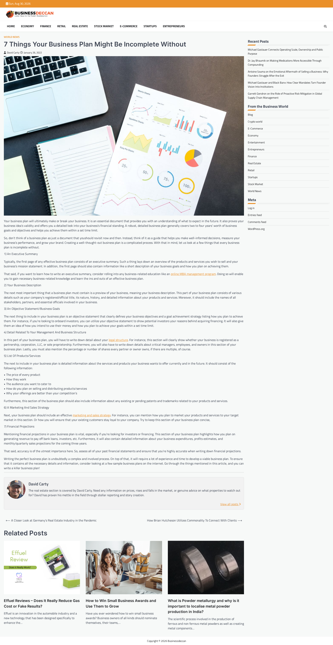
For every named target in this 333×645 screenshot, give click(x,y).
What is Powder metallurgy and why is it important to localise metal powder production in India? (203, 606)
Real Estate (80, 26)
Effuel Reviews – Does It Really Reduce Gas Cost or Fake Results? (42, 603)
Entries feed (255, 215)
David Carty (13, 52)
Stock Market (104, 26)
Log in (251, 208)
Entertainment (256, 142)
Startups (150, 26)
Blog (250, 115)
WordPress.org (256, 229)
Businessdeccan (177, 641)
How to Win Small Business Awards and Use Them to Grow (121, 603)
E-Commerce (128, 26)
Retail (61, 26)
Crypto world (255, 121)
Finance (45, 26)
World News (11, 37)
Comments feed (257, 222)
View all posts (229, 504)
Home (11, 26)
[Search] (325, 26)
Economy (27, 26)
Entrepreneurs (174, 26)
